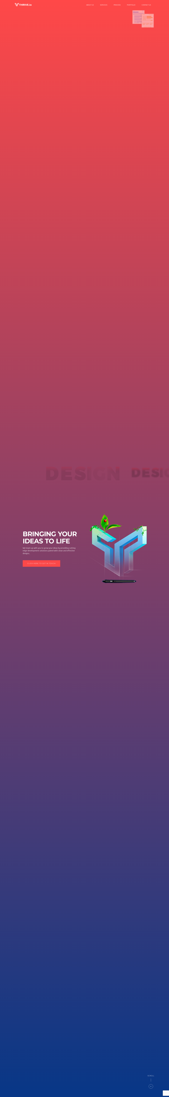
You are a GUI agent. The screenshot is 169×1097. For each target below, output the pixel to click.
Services (103, 5)
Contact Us (146, 5)
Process (117, 5)
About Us (90, 5)
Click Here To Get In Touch (41, 563)
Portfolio (131, 5)
